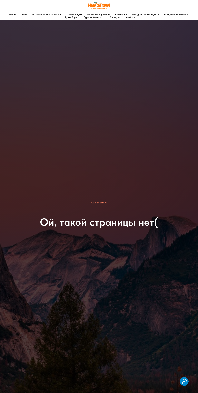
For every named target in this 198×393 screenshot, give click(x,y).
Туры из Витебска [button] (93, 17)
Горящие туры (75, 14)
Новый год (130, 17)
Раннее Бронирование (98, 14)
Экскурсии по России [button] (175, 14)
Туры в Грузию (72, 17)
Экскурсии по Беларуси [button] (144, 14)
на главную (99, 203)
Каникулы (114, 17)
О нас (24, 14)
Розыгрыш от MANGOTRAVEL (47, 14)
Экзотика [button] (120, 14)
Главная (12, 14)
